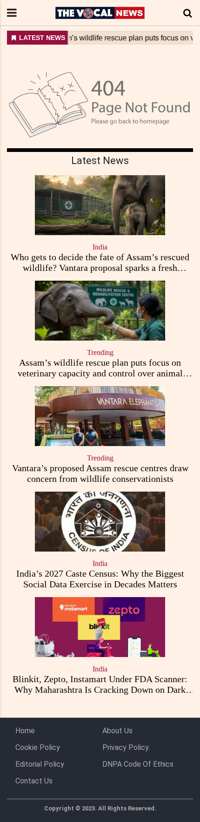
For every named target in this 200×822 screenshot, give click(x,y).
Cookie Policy (37, 747)
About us (117, 730)
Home (25, 730)
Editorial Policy (39, 764)
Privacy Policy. (126, 747)
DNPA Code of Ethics (137, 764)
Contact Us (34, 780)
